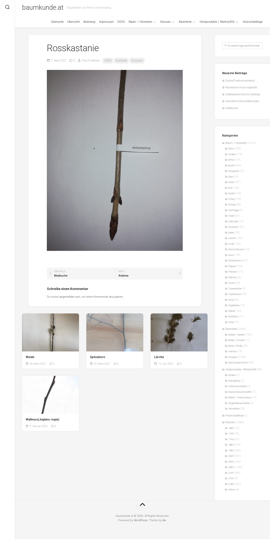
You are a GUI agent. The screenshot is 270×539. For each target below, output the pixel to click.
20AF (231, 456)
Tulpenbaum (234, 294)
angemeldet (66, 296)
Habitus (232, 351)
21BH (231, 484)
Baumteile (185, 21)
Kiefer (231, 232)
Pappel (232, 266)
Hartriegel (233, 210)
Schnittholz (234, 408)
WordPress (141, 520)
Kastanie (121, 60)
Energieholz (234, 380)
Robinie (232, 277)
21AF (231, 472)
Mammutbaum (236, 249)
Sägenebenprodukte (238, 403)
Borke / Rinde (235, 345)
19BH (231, 450)
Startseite (57, 21)
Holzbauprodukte (237, 386)
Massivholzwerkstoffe (239, 392)
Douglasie (233, 171)
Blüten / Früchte (236, 340)
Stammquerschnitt (238, 362)
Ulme (231, 299)
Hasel (231, 215)
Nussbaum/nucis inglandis (241, 87)
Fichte (231, 199)
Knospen (137, 60)
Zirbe (231, 322)
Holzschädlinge (253, 21)
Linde (231, 243)
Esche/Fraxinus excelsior (240, 80)
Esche (231, 193)
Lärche (159, 357)
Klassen (165, 21)
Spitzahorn (97, 357)
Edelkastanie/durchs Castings (243, 94)
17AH (231, 439)
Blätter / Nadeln (236, 334)
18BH (231, 444)
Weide (30, 357)
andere (232, 375)
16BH (231, 428)
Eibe (230, 176)
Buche (231, 165)
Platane (232, 271)
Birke (231, 159)
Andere (232, 154)
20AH (107, 60)
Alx (164, 520)
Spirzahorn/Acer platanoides (242, 101)
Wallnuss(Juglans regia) (42, 419)
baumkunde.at (42, 7)
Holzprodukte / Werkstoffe (217, 21)
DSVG (121, 21)
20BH (231, 467)
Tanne (231, 283)
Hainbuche (232, 108)
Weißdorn (233, 316)
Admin (231, 489)
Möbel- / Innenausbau (239, 397)
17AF (231, 433)
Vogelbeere (234, 305)
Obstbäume (234, 260)
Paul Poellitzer (91, 60)
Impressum (106, 21)
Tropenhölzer (235, 288)
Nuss (231, 255)
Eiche (231, 182)
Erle (230, 187)
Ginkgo (232, 204)
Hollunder (233, 221)
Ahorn (231, 148)
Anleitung (89, 21)
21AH (231, 478)
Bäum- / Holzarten (140, 21)
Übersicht (73, 21)
